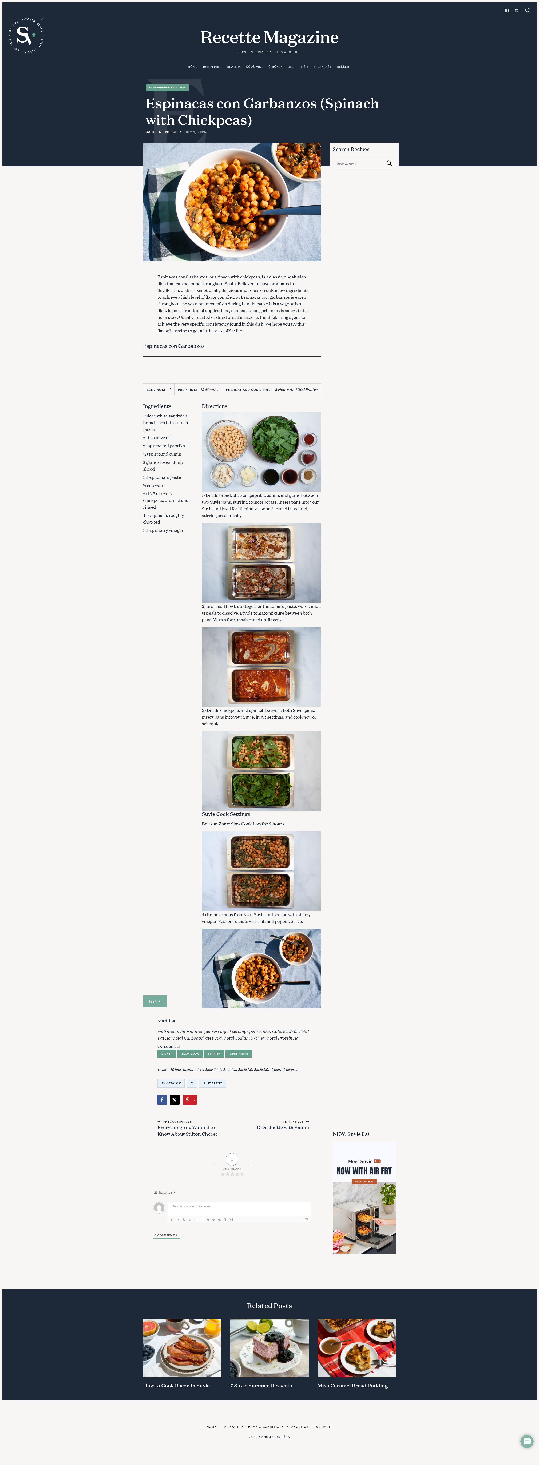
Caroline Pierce (162, 132)
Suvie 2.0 (245, 1069)
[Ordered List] (196, 1219)
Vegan (275, 1069)
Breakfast (322, 66)
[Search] (528, 10)
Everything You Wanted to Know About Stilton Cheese (187, 1130)
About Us (300, 1426)
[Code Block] (214, 1219)
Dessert (344, 66)
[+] (231, 1219)
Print (152, 1001)
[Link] (220, 1219)
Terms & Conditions (265, 1426)
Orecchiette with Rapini (283, 1127)
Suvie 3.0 (261, 1069)
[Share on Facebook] (162, 1100)
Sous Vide (254, 66)
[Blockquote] (208, 1219)
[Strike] (190, 1219)
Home (192, 66)
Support (324, 1426)
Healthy (234, 66)
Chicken (275, 66)
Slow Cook (190, 1053)
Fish (304, 66)
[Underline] (184, 1219)
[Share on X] (175, 1100)
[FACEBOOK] (507, 10)
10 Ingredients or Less (167, 87)
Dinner (167, 1053)
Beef (291, 66)
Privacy (231, 1426)
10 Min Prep (212, 66)
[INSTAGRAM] (517, 10)
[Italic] (178, 1219)
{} (225, 1219)
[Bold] (172, 1219)
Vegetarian (238, 1053)
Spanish (214, 1053)
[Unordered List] (202, 1219)
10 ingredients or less (187, 1069)
